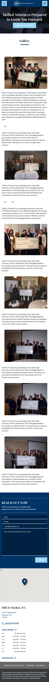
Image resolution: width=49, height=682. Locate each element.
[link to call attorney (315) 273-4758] (4, 3)
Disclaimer (40, 665)
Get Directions (7, 658)
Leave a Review (8, 630)
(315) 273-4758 (12, 623)
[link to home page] (24, 3)
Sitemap (30, 665)
